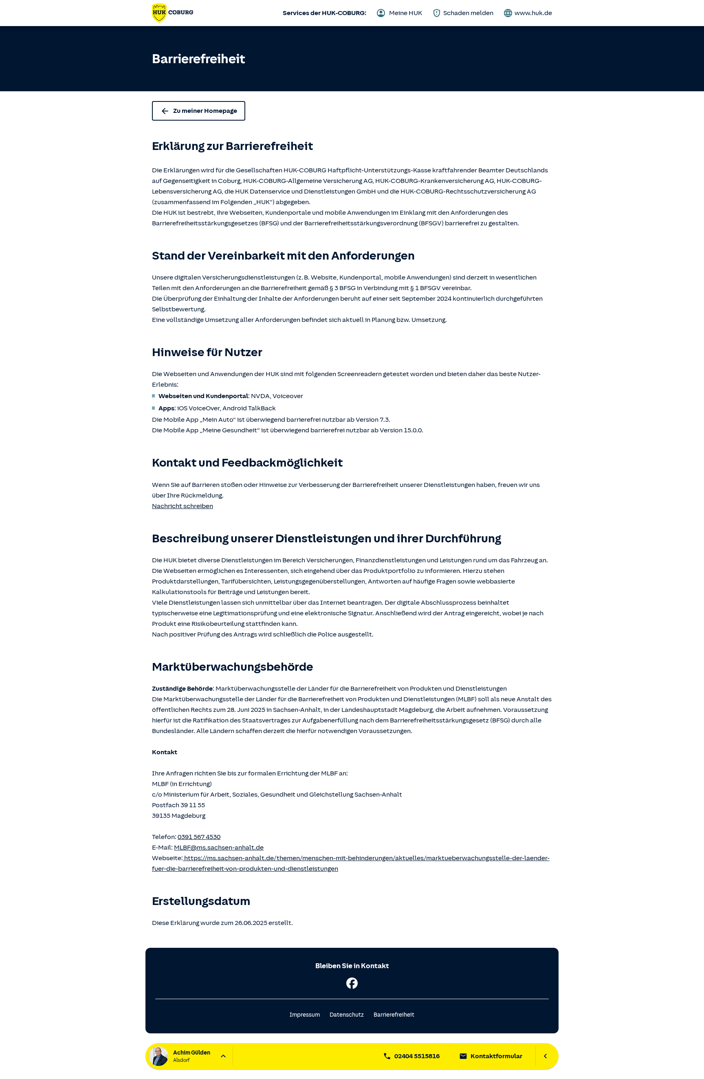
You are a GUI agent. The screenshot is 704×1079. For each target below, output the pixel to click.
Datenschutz (347, 1015)
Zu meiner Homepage (205, 111)
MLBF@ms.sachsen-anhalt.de (219, 847)
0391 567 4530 (199, 837)
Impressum (305, 1015)
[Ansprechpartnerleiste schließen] (545, 1056)
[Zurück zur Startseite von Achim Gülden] (172, 13)
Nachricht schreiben (182, 506)
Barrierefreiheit (394, 1015)
